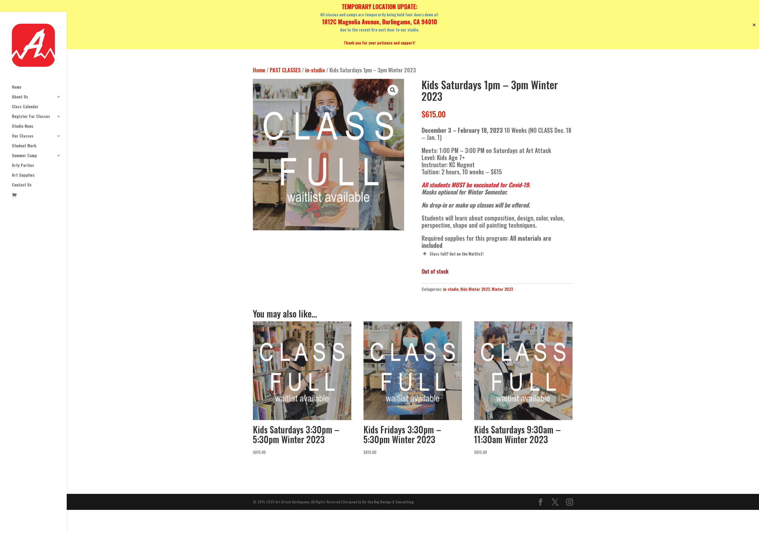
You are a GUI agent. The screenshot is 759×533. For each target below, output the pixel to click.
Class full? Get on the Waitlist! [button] (457, 254)
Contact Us (22, 185)
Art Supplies (23, 175)
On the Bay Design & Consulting (388, 501)
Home (16, 87)
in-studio (315, 70)
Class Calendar (25, 106)
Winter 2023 (502, 289)
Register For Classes (31, 116)
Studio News (23, 126)
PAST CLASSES (285, 70)
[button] (393, 90)
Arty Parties (23, 165)
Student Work (24, 146)
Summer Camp (24, 155)
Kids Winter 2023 (475, 289)
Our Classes (23, 136)
